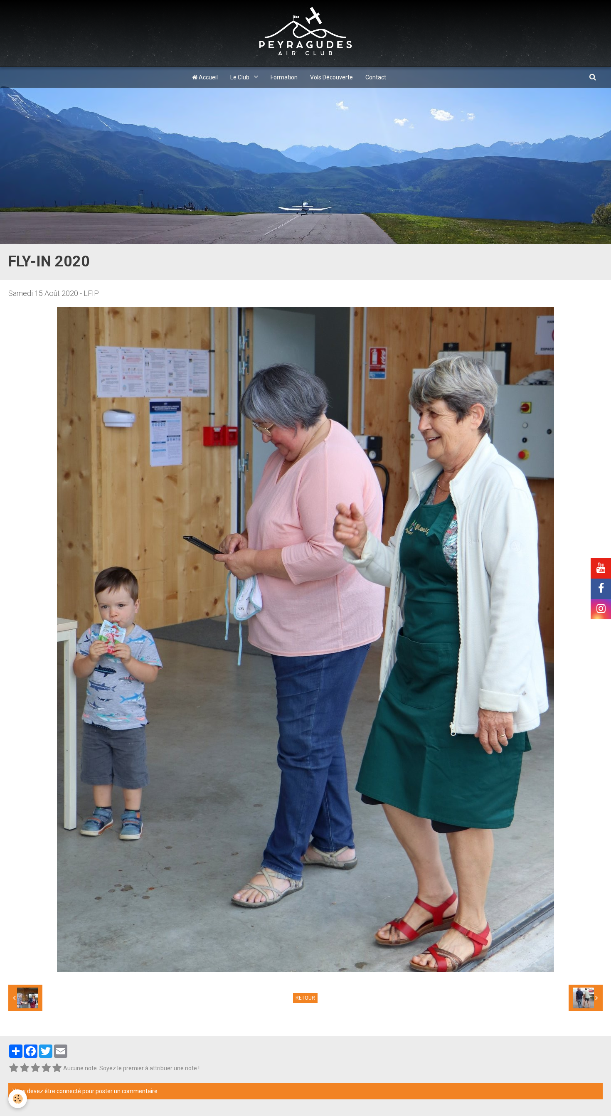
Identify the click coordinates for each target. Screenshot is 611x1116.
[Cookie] (17, 1098)
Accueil (207, 77)
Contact (375, 77)
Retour (305, 998)
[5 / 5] (57, 1068)
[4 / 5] (46, 1068)
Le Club (240, 77)
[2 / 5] (24, 1068)
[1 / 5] (13, 1068)
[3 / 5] (35, 1068)
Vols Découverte (331, 77)
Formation (284, 77)
